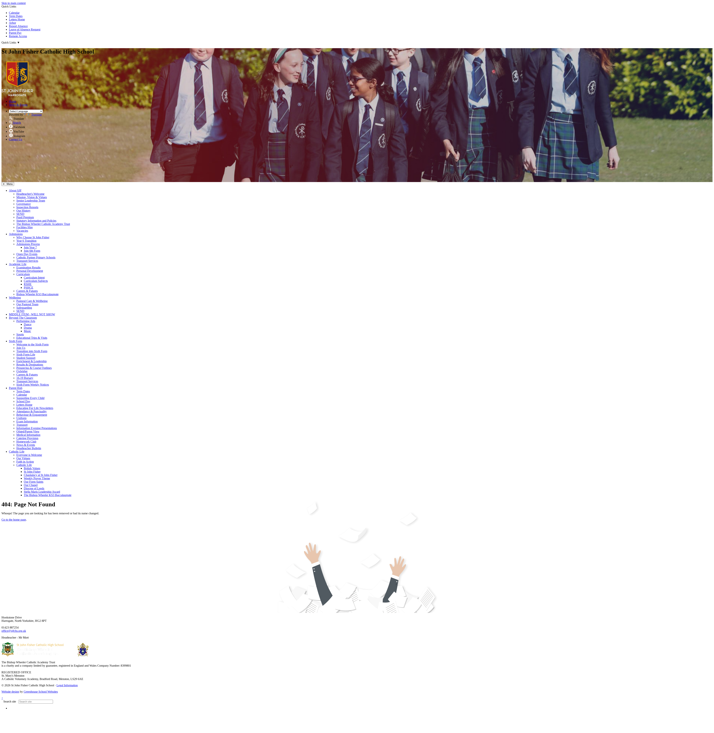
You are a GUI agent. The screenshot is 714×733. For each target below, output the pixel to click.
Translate (36, 114)
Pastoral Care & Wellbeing (32, 301)
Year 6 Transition (26, 240)
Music (27, 331)
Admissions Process (28, 244)
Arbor (12, 22)
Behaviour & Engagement (31, 414)
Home (12, 101)
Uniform (21, 418)
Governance (23, 203)
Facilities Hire (24, 227)
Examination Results (28, 267)
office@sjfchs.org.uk (13, 630)
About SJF (15, 190)
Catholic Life (16, 451)
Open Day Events (26, 254)
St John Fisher (32, 471)
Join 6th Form (32, 250)
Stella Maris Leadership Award (42, 491)
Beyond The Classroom (23, 317)
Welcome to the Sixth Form (32, 344)
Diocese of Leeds (34, 488)
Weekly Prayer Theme (37, 478)
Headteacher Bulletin (28, 448)
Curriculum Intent (34, 277)
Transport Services (27, 260)
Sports (20, 334)
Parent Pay (15, 32)
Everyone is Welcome (29, 454)
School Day (23, 401)
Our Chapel (31, 485)
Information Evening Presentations (36, 428)
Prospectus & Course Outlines (34, 367)
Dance (27, 324)
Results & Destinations (29, 364)
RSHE (28, 284)
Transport (22, 424)
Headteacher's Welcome (30, 193)
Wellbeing (15, 297)
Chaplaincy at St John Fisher (40, 475)
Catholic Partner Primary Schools (35, 257)
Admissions (16, 234)
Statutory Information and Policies (36, 220)
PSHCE (28, 287)
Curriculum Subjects (36, 280)
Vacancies (22, 230)
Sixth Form (15, 341)
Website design (10, 691)
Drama (28, 327)
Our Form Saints (33, 481)
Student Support (25, 357)
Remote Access (18, 36)
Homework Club (26, 441)
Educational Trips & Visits (31, 337)
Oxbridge (22, 371)
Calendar (14, 12)
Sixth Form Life (25, 354)
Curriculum (23, 274)
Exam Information (27, 421)
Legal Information (67, 685)
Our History (23, 210)
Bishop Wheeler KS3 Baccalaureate (37, 294)
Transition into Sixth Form (31, 351)
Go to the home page (13, 519)
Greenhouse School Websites (41, 691)
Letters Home (17, 19)
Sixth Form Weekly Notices (32, 384)
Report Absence (18, 26)
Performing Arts (25, 321)
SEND (20, 214)
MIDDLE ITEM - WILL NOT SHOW (32, 314)
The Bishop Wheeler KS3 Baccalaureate (47, 495)
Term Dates (15, 16)
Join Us (20, 347)
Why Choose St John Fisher (32, 237)
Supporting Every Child (30, 398)
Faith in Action (25, 461)
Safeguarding (24, 307)
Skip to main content (13, 3)
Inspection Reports (27, 207)
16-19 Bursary (24, 378)
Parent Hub (15, 388)
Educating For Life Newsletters (34, 408)
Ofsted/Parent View (27, 431)
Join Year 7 (30, 247)
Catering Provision (27, 438)
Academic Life (17, 264)
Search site (9, 701)
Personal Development (29, 270)
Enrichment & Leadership (31, 361)
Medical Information (28, 434)
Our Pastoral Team (27, 304)
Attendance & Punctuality (31, 411)
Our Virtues (23, 458)
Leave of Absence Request (24, 29)
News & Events (18, 104)
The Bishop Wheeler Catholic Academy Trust (43, 224)
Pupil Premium (25, 217)
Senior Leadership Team (30, 200)
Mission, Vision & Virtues (31, 197)
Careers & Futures (27, 290)
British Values (32, 468)
